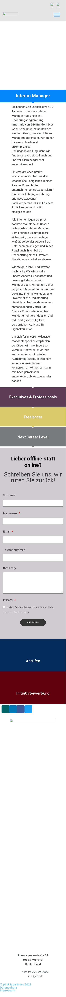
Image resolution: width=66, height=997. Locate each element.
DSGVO (8, 600)
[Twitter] (28, 709)
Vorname (9, 495)
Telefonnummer (14, 549)
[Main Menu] (57, 15)
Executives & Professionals (33, 397)
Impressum (7, 990)
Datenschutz (8, 987)
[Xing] (5, 709)
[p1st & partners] (10, 15)
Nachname (10, 513)
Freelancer (33, 417)
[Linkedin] (13, 709)
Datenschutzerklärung (14, 612)
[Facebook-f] (21, 709)
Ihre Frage (10, 568)
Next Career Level (33, 437)
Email (7, 531)
